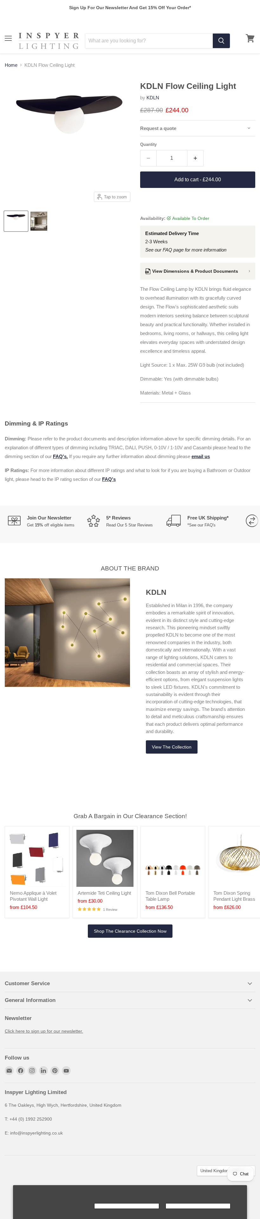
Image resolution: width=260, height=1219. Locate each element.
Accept (126, 1206)
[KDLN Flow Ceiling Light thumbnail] (16, 221)
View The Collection (172, 746)
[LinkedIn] (43, 1070)
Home (11, 65)
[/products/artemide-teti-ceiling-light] (104, 858)
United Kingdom (223, 1170)
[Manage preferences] (55, 1206)
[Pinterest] (54, 1070)
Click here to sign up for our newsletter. (44, 1031)
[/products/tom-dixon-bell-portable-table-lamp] (172, 858)
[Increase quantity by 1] (195, 158)
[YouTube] (66, 1070)
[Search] (221, 41)
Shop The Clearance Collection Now (130, 931)
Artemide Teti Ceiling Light (104, 893)
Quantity (148, 144)
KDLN (152, 97)
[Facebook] (20, 1070)
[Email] (9, 1070)
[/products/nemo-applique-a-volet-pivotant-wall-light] (37, 858)
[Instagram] (32, 1070)
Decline (198, 1206)
